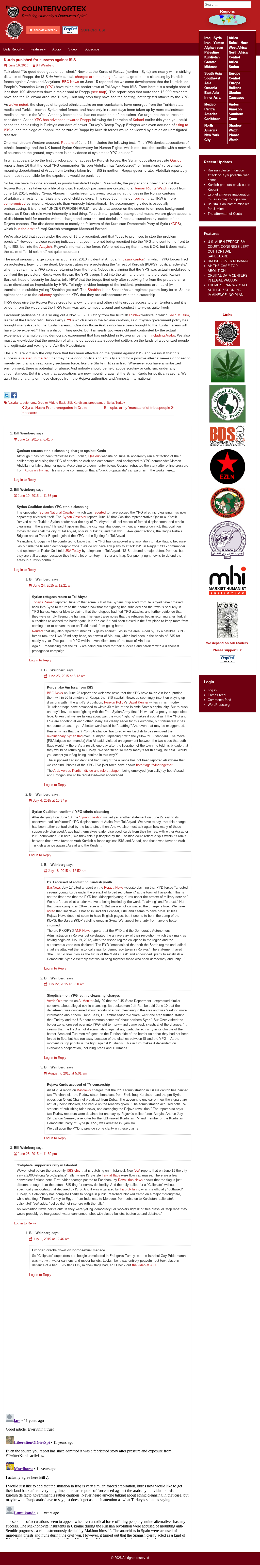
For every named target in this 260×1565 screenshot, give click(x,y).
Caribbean (212, 119)
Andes (234, 104)
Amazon (235, 109)
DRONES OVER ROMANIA (228, 261)
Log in (212, 690)
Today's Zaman (43, 602)
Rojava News (113, 887)
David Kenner (138, 702)
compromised (15, 203)
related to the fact (35, 358)
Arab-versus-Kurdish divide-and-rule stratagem (87, 770)
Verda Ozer (55, 1001)
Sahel (233, 43)
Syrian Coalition (90, 817)
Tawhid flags (111, 1175)
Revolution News (130, 1180)
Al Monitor (85, 1001)
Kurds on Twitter (36, 470)
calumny (45, 295)
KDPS (175, 224)
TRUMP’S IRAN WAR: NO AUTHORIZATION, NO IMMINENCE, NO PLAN (227, 290)
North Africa (238, 52)
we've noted (18, 104)
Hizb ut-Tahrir (129, 1189)
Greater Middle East (51, 403)
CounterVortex (54, 9)
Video (72, 49)
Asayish (45, 246)
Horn (244, 43)
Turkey (120, 403)
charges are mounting (92, 77)
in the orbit (26, 229)
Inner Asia (212, 97)
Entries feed (216, 695)
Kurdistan (80, 403)
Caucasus (236, 97)
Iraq (207, 38)
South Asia (213, 73)
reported (100, 512)
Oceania (210, 88)
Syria (110, 403)
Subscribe (92, 49)
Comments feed (219, 700)
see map (99, 92)
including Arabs (163, 335)
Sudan (234, 67)
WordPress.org (219, 705)
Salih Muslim (179, 315)
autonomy (29, 403)
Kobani (138, 120)
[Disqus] (97, 1343)
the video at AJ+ (144, 1265)
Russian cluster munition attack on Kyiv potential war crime (228, 175)
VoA (137, 1170)
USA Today (72, 551)
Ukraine (235, 93)
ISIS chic (73, 1170)
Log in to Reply (25, 480)
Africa (233, 38)
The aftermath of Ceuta (225, 214)
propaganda (96, 403)
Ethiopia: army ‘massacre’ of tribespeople (137, 408)
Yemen (219, 43)
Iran (207, 43)
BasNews (54, 887)
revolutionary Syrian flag (65, 736)
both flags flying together (154, 765)
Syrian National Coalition (57, 512)
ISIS (69, 403)
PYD (69, 320)
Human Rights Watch (150, 188)
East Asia (211, 93)
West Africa (238, 47)
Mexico (210, 104)
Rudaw (134, 315)
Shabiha (94, 290)
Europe (234, 73)
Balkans (235, 88)
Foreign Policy (114, 702)
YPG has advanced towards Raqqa (63, 120)
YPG (50, 87)
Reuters (67, 142)
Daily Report (12, 49)
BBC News (70, 82)
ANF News (82, 931)
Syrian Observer (74, 517)
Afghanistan (213, 47)
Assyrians (14, 403)
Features (36, 49)
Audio (56, 49)
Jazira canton (133, 259)
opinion (141, 198)
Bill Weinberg (45, 65)
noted (51, 911)
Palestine (211, 52)
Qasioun (177, 160)
